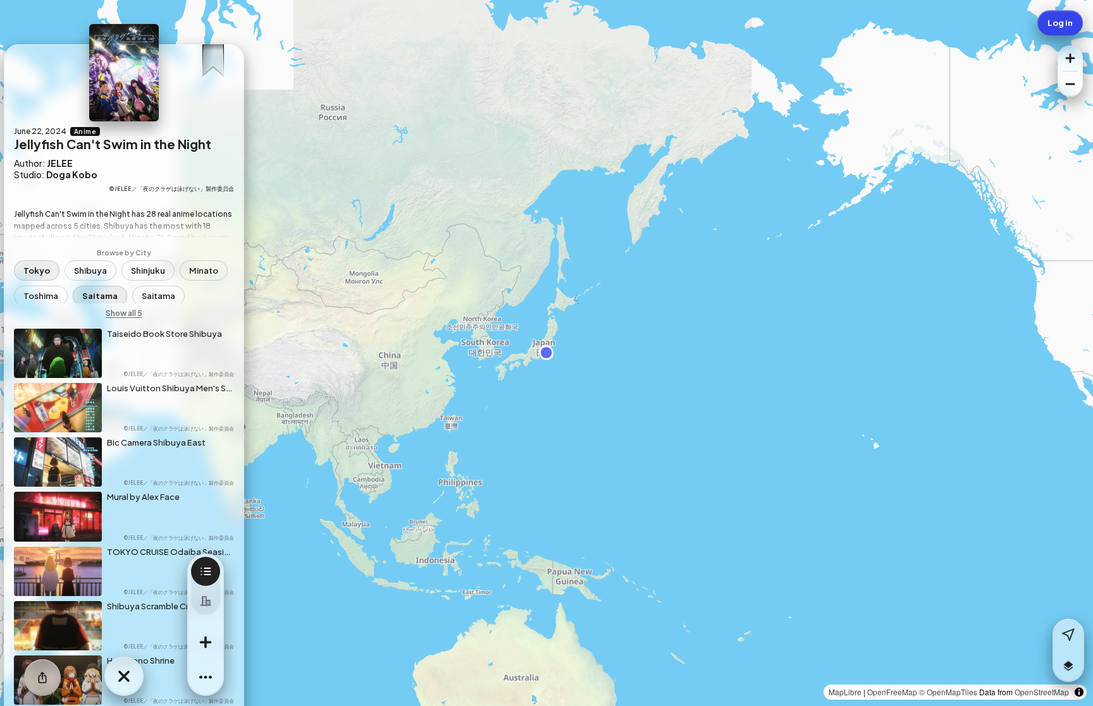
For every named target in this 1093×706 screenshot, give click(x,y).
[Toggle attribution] (1079, 692)
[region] (546, 353)
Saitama (100, 296)
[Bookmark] (213, 56)
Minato (203, 270)
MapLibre (845, 691)
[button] (1068, 666)
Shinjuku (148, 270)
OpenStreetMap (1042, 691)
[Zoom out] (1070, 84)
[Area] (205, 600)
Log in (1060, 23)
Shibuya (90, 270)
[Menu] (205, 677)
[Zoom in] (1070, 58)
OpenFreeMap (892, 691)
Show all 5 (124, 313)
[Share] (42, 677)
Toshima (40, 296)
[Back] (124, 676)
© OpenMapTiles (948, 691)
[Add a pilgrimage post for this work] (205, 642)
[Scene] (205, 571)
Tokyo (36, 270)
